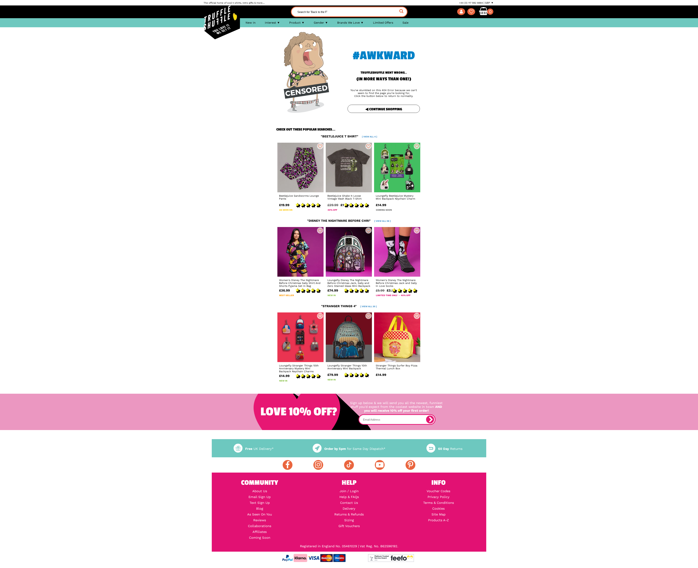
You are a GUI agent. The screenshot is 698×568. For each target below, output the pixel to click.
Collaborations (259, 526)
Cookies (438, 508)
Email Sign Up (259, 497)
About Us (259, 491)
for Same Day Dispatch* (354, 449)
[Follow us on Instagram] (318, 465)
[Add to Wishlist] (320, 146)
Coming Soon (259, 537)
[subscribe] (430, 420)
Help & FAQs (349, 497)
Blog (259, 508)
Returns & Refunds (349, 514)
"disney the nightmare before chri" (349, 220)
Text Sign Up (260, 502)
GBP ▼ (489, 2)
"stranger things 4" (349, 306)
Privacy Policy (439, 497)
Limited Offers (383, 22)
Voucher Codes (438, 491)
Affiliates (259, 531)
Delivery (349, 508)
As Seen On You (259, 514)
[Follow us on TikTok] (349, 465)
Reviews (259, 520)
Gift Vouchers (349, 526)
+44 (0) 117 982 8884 (471, 2)
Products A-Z (438, 520)
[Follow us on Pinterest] (410, 465)
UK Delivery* (259, 449)
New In (251, 22)
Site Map (439, 514)
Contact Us (349, 502)
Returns (450, 449)
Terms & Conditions (438, 502)
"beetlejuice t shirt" (349, 136)
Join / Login (349, 491)
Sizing (349, 520)
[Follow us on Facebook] (287, 465)
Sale (405, 22)
